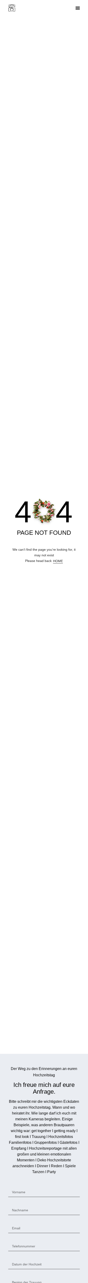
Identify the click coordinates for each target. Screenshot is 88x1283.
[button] (77, 7)
